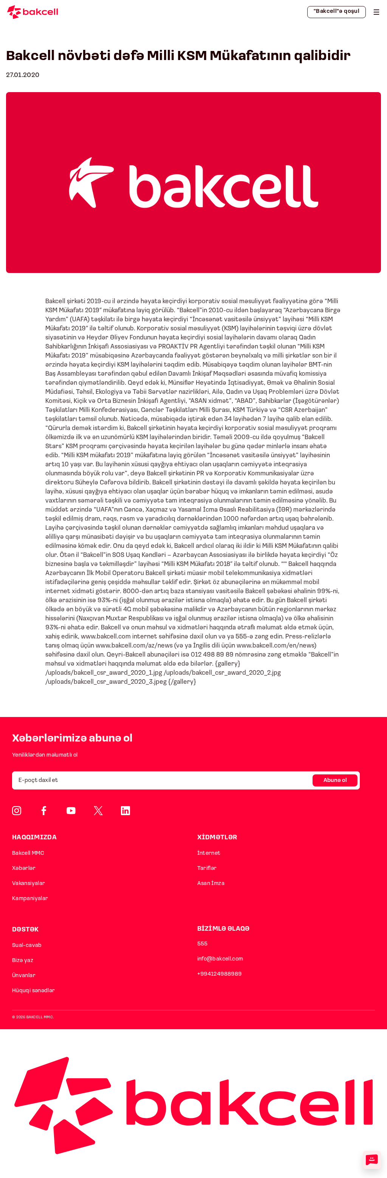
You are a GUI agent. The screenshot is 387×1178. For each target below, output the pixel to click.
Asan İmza (210, 884)
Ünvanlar (24, 976)
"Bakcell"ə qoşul (336, 11)
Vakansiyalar (28, 884)
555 (202, 944)
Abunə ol (335, 780)
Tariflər (207, 868)
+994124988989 (219, 974)
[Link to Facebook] (43, 810)
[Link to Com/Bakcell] (98, 810)
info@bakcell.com (220, 959)
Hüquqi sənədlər (33, 991)
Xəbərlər (24, 868)
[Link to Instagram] (16, 810)
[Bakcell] (376, 12)
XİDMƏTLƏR (217, 837)
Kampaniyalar (30, 899)
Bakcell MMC (28, 853)
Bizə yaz (22, 961)
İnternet (209, 853)
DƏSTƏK (25, 930)
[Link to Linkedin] (125, 810)
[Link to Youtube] (71, 810)
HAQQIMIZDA (34, 837)
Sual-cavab (27, 945)
